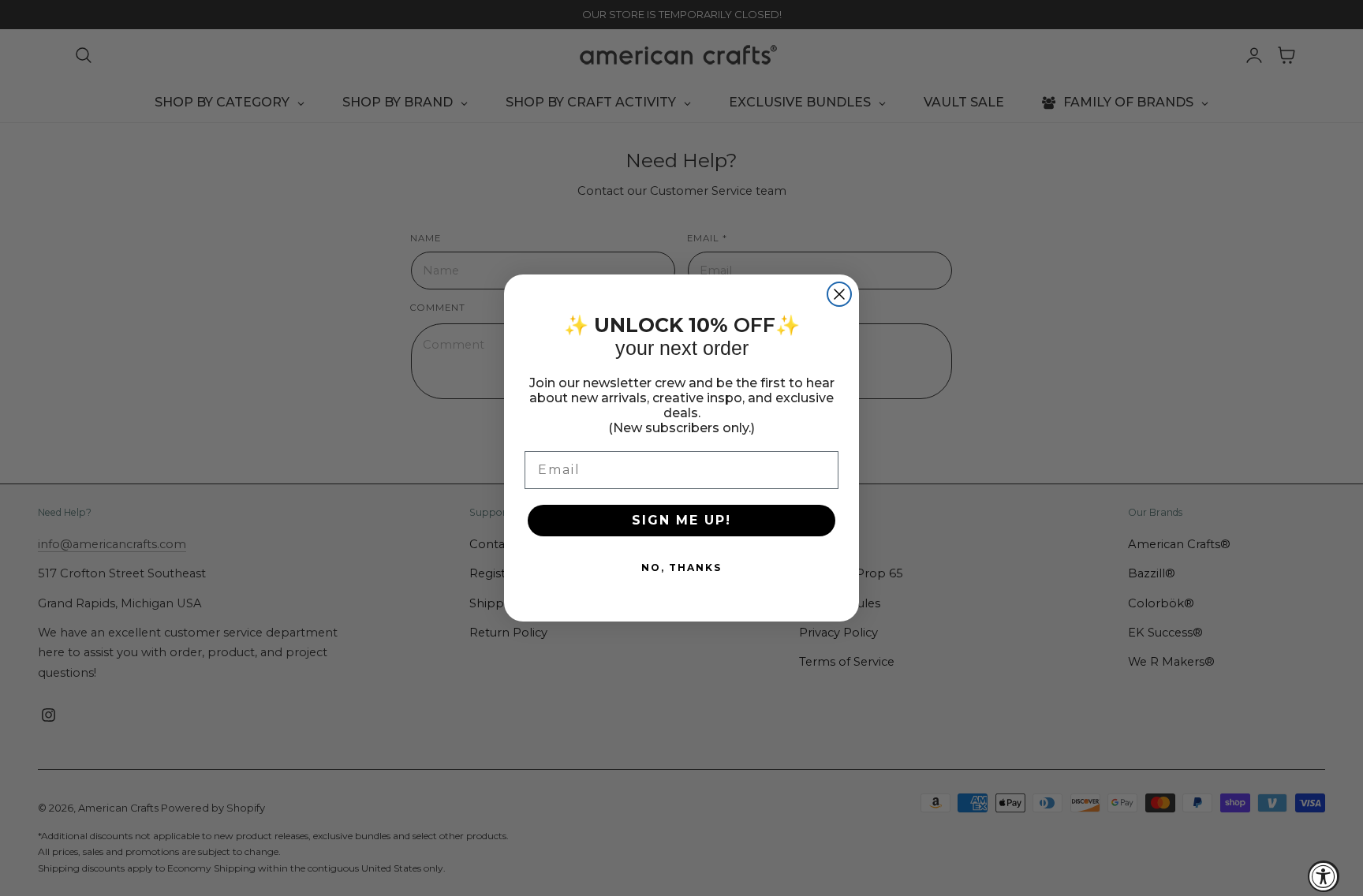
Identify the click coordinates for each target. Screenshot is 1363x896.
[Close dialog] (839, 294)
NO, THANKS (681, 567)
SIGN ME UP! (681, 520)
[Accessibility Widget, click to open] (1323, 876)
